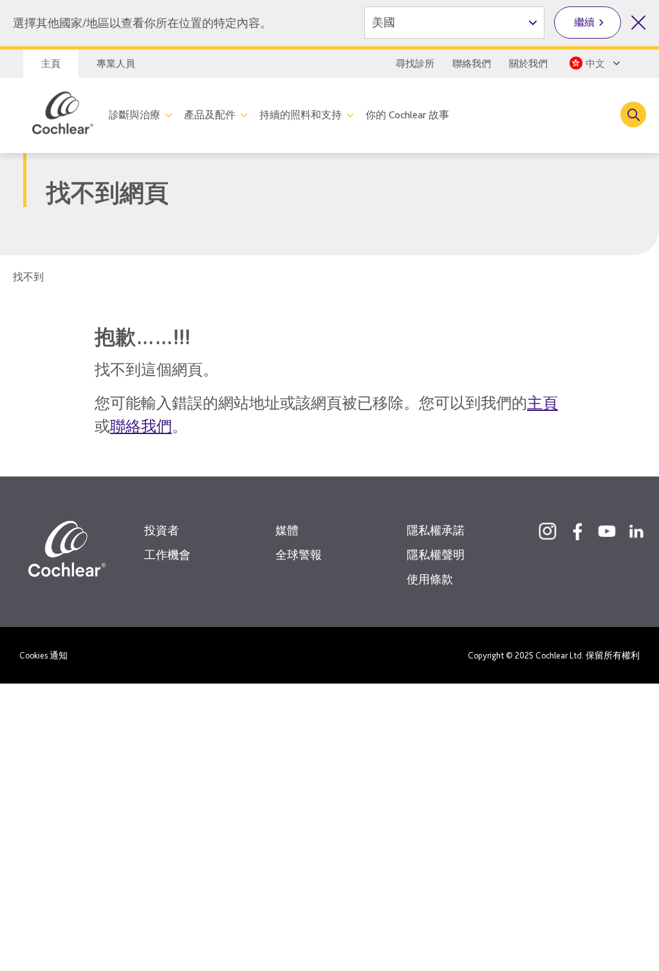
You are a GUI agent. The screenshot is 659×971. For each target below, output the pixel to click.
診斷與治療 (134, 115)
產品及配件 (210, 115)
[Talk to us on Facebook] (577, 531)
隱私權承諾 (436, 530)
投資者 (161, 530)
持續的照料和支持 (300, 115)
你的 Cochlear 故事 (407, 115)
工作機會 (167, 554)
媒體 (287, 530)
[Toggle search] (633, 114)
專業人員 (116, 63)
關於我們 (528, 63)
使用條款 (430, 579)
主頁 (50, 63)
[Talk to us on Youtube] (607, 531)
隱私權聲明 (436, 554)
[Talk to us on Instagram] (547, 531)
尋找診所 (415, 63)
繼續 (584, 22)
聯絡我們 (471, 63)
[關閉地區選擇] (638, 22)
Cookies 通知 (43, 655)
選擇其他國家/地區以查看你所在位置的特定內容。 (142, 23)
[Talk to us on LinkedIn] (636, 531)
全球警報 (298, 554)
